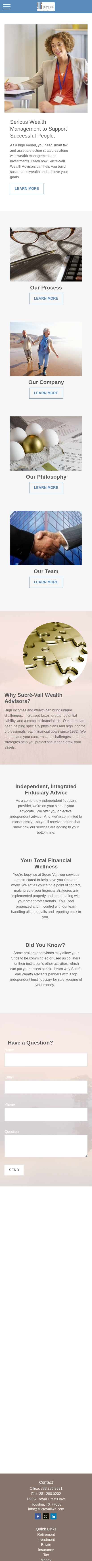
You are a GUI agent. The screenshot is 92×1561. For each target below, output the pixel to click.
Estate (46, 1545)
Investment (46, 1540)
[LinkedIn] (53, 1516)
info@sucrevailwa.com (46, 1509)
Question (11, 1132)
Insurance (46, 1550)
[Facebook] (38, 1516)
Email (9, 1077)
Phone (9, 1104)
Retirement (46, 1534)
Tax (46, 1555)
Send (14, 1170)
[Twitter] (46, 1516)
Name (9, 1050)
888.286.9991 (52, 1488)
